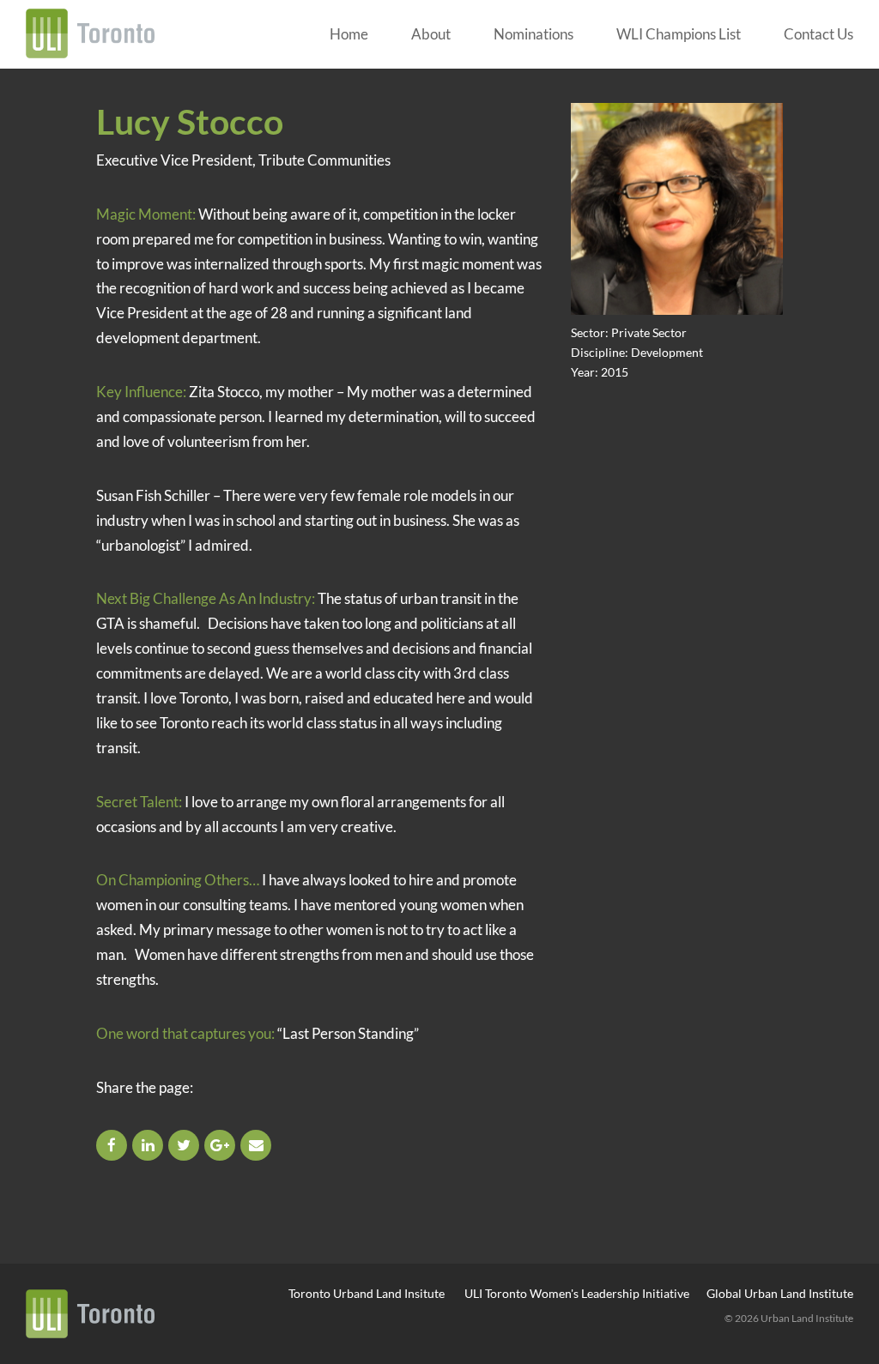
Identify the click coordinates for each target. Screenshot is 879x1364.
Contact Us (818, 34)
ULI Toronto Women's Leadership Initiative (576, 1293)
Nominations (533, 34)
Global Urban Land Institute (779, 1293)
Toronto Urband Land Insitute (366, 1293)
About (431, 34)
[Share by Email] (257, 1145)
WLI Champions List (678, 34)
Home (349, 34)
